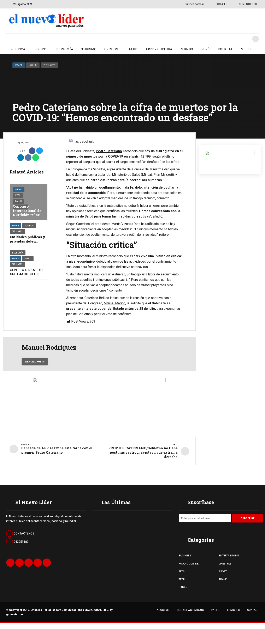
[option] (124, 141)
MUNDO (187, 49)
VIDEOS (246, 49)
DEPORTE (40, 49)
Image (18, 65)
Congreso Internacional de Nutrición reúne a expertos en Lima (28, 212)
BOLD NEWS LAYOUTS (190, 609)
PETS (182, 571)
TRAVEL (223, 579)
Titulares (49, 65)
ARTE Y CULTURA (159, 49)
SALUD (132, 49)
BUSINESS (185, 555)
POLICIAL (225, 49)
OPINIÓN (111, 49)
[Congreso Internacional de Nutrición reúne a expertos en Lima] (29, 202)
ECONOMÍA (64, 49)
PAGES (215, 609)
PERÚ (205, 49)
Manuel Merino (114, 303)
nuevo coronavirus (135, 267)
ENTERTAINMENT (229, 555)
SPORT (223, 571)
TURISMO (88, 49)
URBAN (183, 587)
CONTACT (253, 609)
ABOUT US (163, 609)
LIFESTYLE (225, 563)
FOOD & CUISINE (189, 563)
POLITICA (17, 49)
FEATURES (233, 609)
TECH (182, 579)
